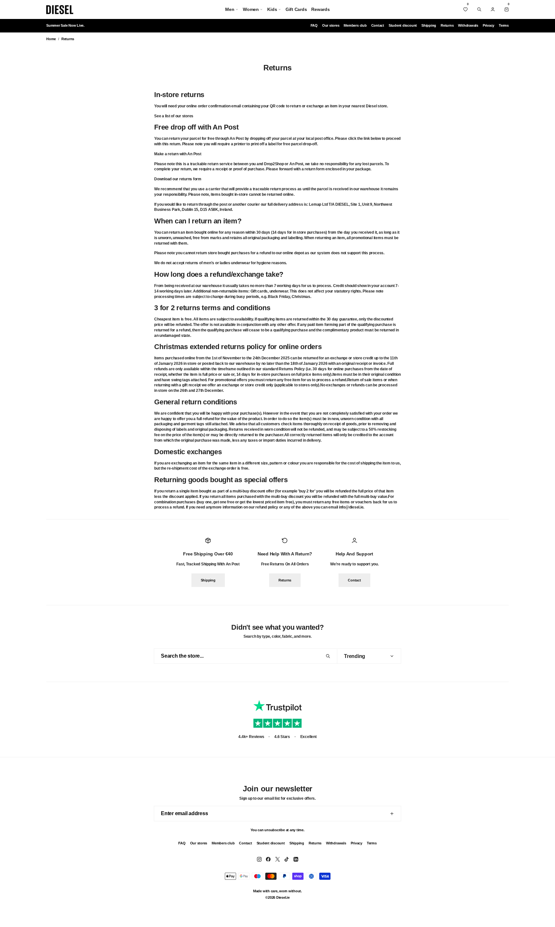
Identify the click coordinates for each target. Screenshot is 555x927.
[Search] (479, 9)
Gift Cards (296, 9)
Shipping (428, 25)
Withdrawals (468, 25)
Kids (272, 9)
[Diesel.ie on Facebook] (268, 859)
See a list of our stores (173, 115)
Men (229, 9)
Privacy (488, 25)
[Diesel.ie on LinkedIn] (295, 859)
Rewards (320, 9)
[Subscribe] (392, 813)
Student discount (403, 25)
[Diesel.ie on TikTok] (286, 859)
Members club (355, 25)
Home (51, 39)
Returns (447, 25)
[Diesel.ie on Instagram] (259, 859)
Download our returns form (177, 179)
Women (251, 9)
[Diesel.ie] (59, 10)
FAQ (314, 25)
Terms (504, 25)
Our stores (330, 25)
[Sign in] (492, 9)
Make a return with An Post (177, 154)
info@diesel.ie (351, 507)
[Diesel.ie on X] (277, 859)
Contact (377, 25)
